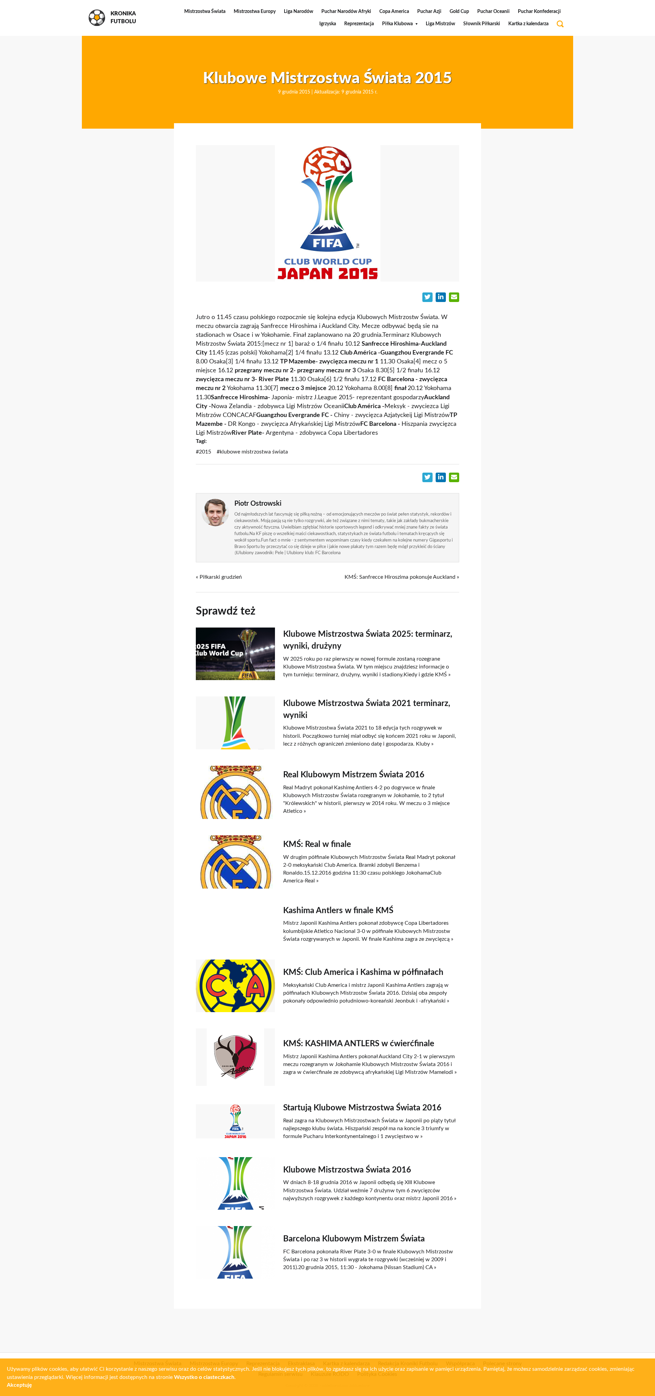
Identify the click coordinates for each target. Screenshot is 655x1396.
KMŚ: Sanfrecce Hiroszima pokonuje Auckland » (402, 577)
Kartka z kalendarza (528, 23)
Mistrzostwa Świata (204, 11)
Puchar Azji (429, 11)
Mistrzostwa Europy (255, 11)
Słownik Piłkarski (481, 23)
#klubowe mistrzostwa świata (252, 452)
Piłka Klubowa (397, 23)
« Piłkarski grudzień (219, 577)
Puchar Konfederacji (539, 11)
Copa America (394, 11)
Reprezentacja (359, 23)
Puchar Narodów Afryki (346, 11)
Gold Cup (459, 11)
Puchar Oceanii (493, 11)
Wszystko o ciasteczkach (204, 1377)
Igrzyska (327, 23)
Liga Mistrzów (440, 23)
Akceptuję (19, 1385)
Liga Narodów (298, 11)
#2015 (203, 452)
